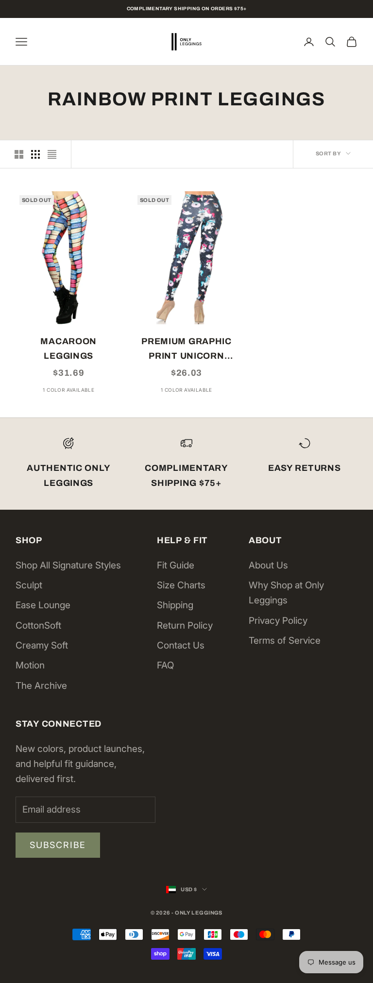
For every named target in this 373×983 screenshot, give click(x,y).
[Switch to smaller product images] (35, 154)
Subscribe (58, 845)
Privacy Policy (278, 620)
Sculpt (29, 585)
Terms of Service (285, 640)
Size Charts (181, 585)
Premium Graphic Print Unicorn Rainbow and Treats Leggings (186, 350)
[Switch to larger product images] (19, 154)
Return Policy (185, 625)
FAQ (165, 665)
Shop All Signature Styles (68, 565)
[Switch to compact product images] (52, 154)
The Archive (41, 685)
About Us (268, 565)
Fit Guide (175, 565)
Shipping (175, 605)
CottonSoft (38, 625)
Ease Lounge (43, 605)
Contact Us (180, 645)
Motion (30, 665)
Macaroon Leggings (68, 348)
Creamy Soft (42, 645)
